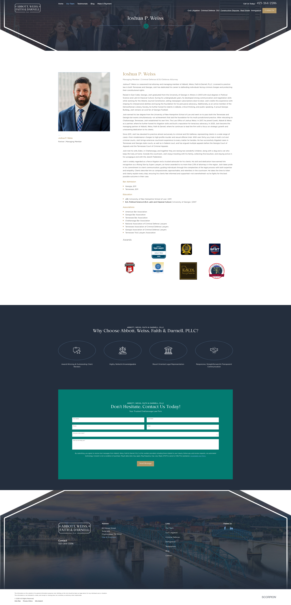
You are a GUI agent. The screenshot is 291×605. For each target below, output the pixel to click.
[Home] (28, 8)
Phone (74, 426)
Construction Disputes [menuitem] (230, 11)
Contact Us (269, 10)
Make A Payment (104, 4)
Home (60, 4)
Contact (169, 556)
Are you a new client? (78, 433)
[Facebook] (225, 528)
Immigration (171, 542)
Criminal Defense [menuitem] (208, 11)
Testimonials (82, 4)
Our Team (70, 4)
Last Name (150, 418)
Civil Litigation (172, 533)
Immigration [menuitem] (256, 11)
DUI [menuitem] (217, 11)
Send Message (145, 463)
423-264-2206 (266, 3)
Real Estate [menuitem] (245, 11)
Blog (92, 4)
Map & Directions (109, 537)
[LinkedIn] (231, 528)
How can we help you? (79, 440)
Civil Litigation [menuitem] (194, 11)
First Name (76, 418)
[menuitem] (18, 601)
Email (149, 426)
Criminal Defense (173, 537)
